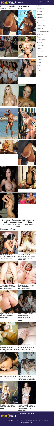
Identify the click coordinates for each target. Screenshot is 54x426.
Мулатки (39, 53)
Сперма (39, 65)
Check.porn (30, 413)
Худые (39, 68)
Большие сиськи (41, 23)
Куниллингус (40, 45)
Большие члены (41, 25)
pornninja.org (15, 420)
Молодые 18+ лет (42, 51)
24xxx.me (49, 1)
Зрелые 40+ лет (41, 39)
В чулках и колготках (43, 31)
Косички (39, 42)
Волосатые (40, 34)
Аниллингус (40, 14)
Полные (39, 59)
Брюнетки (40, 28)
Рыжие (39, 62)
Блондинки (40, 17)
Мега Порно (40, 8)
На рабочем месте (42, 56)
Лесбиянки (40, 48)
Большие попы (41, 20)
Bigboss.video (42, 1)
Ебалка (39, 70)
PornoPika (20, 2)
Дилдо (39, 37)
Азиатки (39, 11)
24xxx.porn (23, 413)
